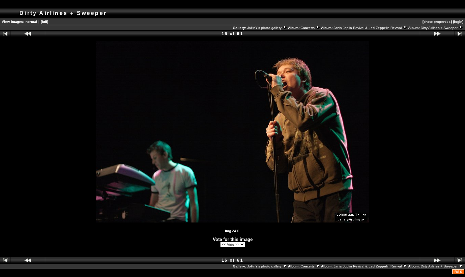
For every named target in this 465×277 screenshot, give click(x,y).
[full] (44, 22)
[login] (458, 22)
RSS (458, 272)
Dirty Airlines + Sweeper (440, 28)
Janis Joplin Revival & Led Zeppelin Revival (368, 28)
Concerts (308, 28)
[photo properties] (437, 22)
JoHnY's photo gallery (265, 28)
